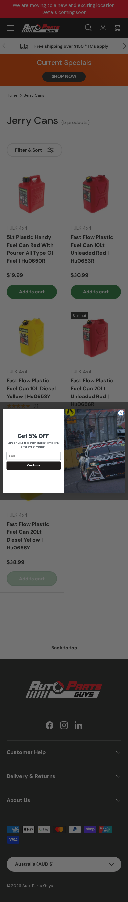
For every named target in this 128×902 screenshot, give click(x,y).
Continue (33, 465)
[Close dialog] (121, 413)
